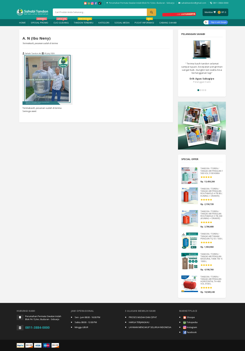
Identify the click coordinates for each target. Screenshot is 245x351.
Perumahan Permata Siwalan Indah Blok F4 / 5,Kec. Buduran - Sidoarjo (141, 2)
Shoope (190, 317)
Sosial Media (122, 22)
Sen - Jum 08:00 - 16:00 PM (87, 317)
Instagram (191, 327)
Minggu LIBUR (81, 327)
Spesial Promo (39, 21)
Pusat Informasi (144, 21)
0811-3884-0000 (220, 2)
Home (22, 22)
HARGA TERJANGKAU (139, 322)
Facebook (191, 332)
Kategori (103, 22)
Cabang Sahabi (168, 22)
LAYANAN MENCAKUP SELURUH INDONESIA (150, 327)
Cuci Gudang (61, 21)
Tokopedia (192, 322)
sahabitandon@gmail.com (193, 2)
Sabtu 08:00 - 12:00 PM (86, 322)
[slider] (206, 177)
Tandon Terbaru (83, 21)
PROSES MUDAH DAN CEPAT (143, 317)
